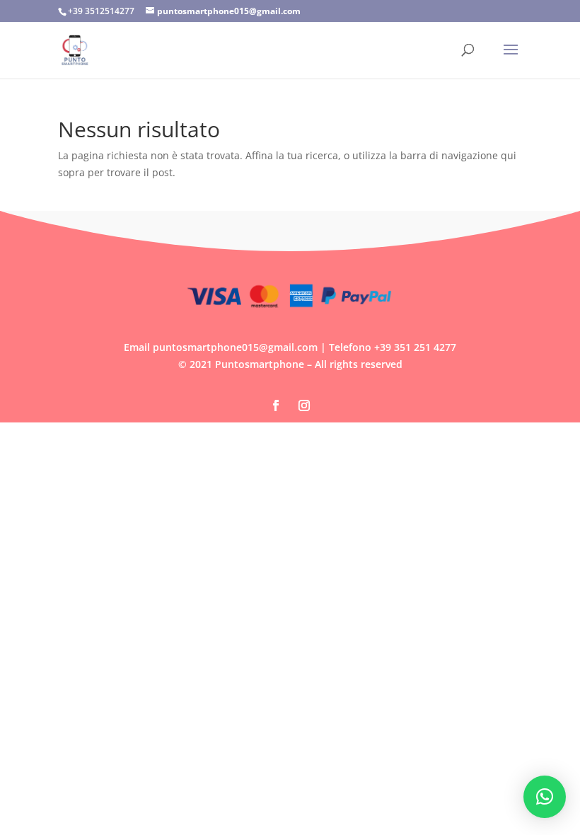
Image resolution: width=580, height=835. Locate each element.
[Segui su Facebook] (276, 405)
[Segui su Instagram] (304, 405)
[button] (544, 797)
